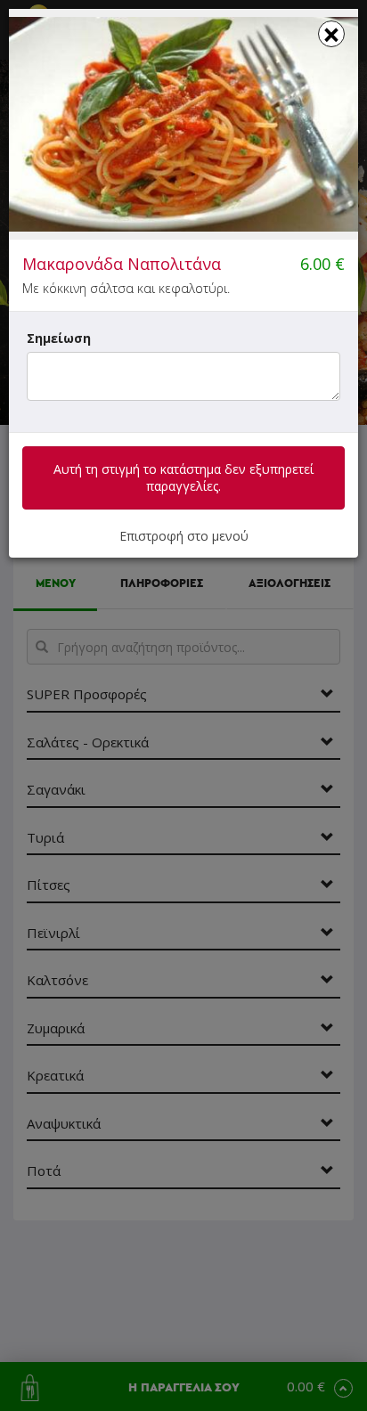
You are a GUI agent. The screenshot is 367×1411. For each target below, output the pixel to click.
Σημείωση (59, 338)
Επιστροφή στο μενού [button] (184, 535)
